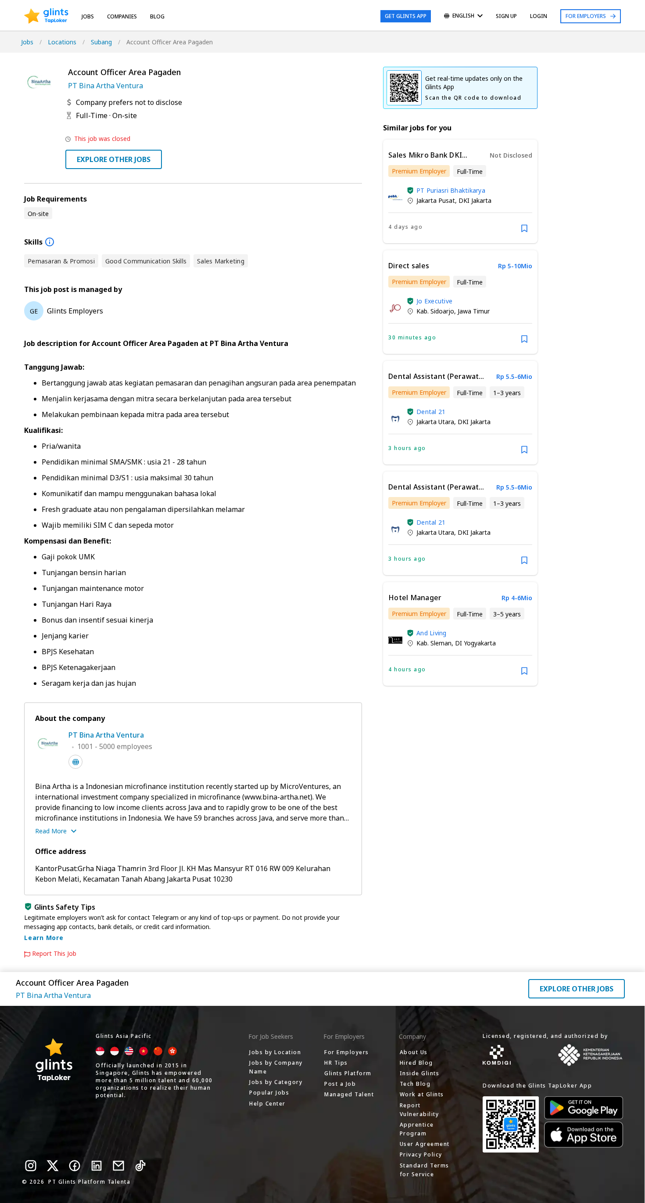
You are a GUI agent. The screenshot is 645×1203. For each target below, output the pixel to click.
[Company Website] (75, 761)
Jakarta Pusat (435, 200)
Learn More (44, 937)
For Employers (586, 16)
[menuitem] (463, 16)
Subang (101, 42)
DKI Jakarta (475, 200)
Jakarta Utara (435, 422)
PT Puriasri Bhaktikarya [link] (450, 190)
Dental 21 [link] (430, 411)
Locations (62, 42)
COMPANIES (122, 16)
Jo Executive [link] (434, 301)
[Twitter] (52, 1165)
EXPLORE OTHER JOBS (113, 159)
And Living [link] (431, 633)
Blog (157, 16)
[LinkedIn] (96, 1165)
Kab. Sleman (434, 643)
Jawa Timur (474, 311)
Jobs (88, 16)
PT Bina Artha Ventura (105, 85)
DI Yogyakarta (475, 643)
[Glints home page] (46, 16)
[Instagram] (30, 1165)
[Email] (118, 1165)
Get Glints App (405, 16)
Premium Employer (419, 171)
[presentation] (46, 16)
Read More (51, 831)
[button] (410, 190)
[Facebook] (74, 1165)
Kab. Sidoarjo (435, 311)
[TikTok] (140, 1165)
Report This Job (54, 953)
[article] (460, 191)
